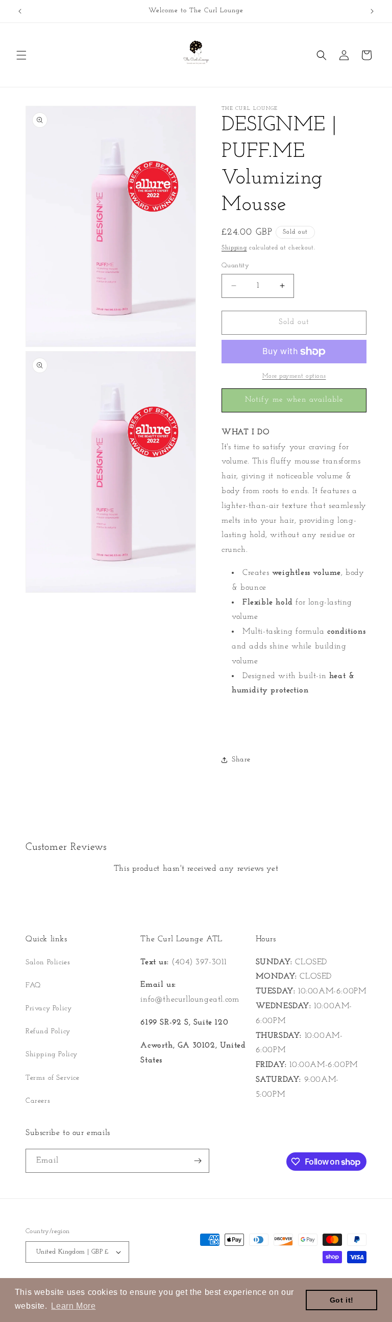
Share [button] (241, 759)
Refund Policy (48, 1031)
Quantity (235, 265)
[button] (21, 55)
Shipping (234, 248)
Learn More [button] (73, 1306)
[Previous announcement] (20, 11)
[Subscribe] (197, 1161)
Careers (38, 1101)
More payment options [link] (294, 376)
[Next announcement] (372, 11)
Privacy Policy (48, 1008)
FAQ (33, 985)
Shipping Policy (52, 1054)
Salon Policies (48, 962)
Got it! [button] (342, 1300)
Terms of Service (53, 1078)
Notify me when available (294, 400)
